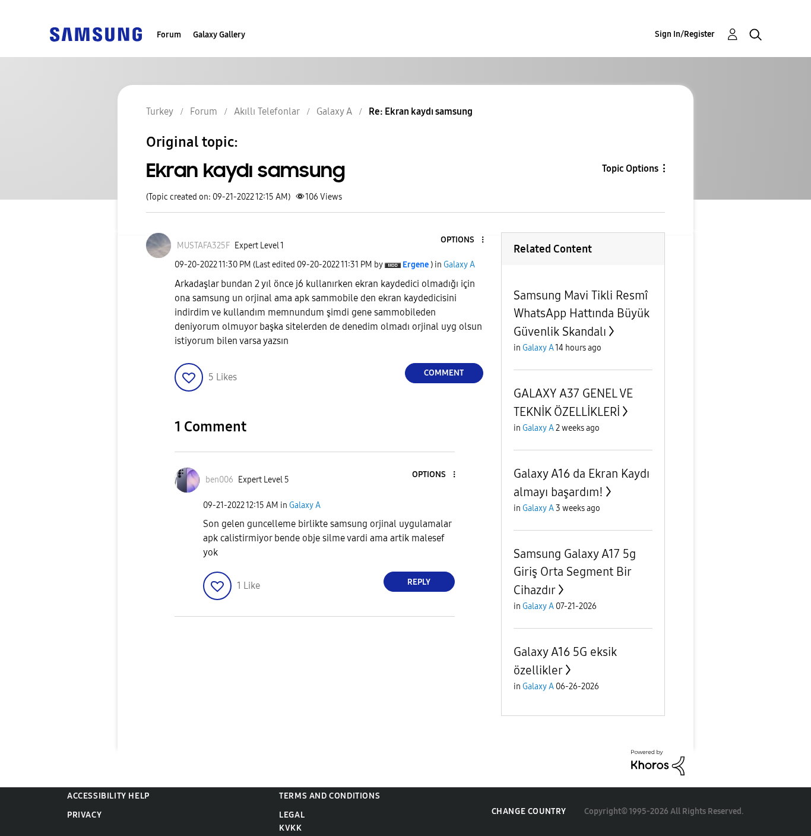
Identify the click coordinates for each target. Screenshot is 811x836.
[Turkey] (95, 33)
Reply (418, 582)
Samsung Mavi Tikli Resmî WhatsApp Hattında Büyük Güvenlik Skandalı (582, 313)
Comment (444, 373)
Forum (169, 35)
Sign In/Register (685, 34)
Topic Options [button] (630, 168)
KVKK (290, 828)
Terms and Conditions (329, 796)
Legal (292, 815)
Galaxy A (459, 265)
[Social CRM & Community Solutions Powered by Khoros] (658, 762)
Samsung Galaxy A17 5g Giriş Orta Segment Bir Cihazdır (575, 572)
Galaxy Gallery (219, 35)
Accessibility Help (108, 796)
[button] (462, 240)
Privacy (84, 815)
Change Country (529, 811)
